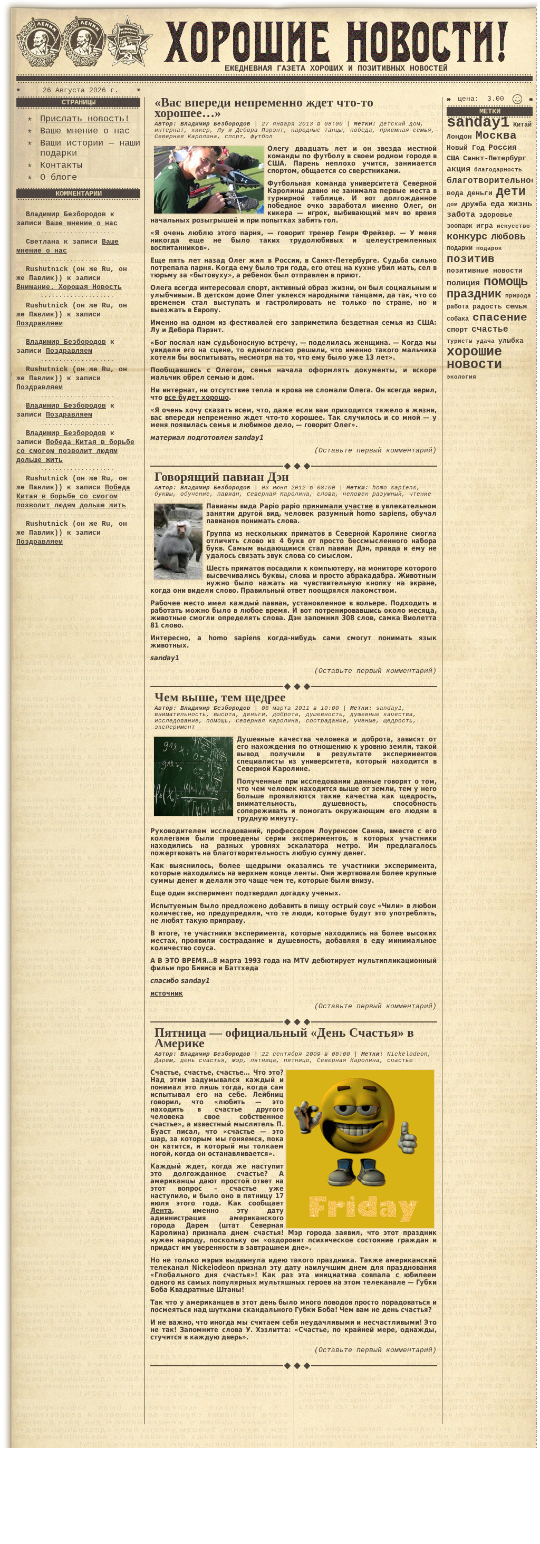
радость (487, 307)
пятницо (297, 1060)
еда (497, 204)
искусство (513, 226)
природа (518, 295)
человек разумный (372, 494)
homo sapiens (394, 488)
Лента (161, 1210)
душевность (324, 714)
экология (461, 377)
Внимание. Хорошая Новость (69, 287)
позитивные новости (485, 271)
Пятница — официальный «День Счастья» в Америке (284, 1038)
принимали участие (338, 506)
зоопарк (459, 226)
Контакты (61, 165)
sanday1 (389, 708)
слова (326, 494)
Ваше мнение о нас (85, 131)
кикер (200, 130)
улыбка (511, 341)
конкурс (467, 237)
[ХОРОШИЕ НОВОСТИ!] (336, 60)
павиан (228, 494)
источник (166, 993)
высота (225, 714)
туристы (459, 340)
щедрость (398, 721)
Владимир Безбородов (66, 214)
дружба (474, 204)
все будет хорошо (197, 397)
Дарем (164, 1060)
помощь (217, 721)
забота (461, 214)
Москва (496, 136)
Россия (502, 147)
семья (516, 306)
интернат (169, 130)
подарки (459, 248)
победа (361, 130)
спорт (234, 136)
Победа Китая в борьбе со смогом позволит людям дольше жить (75, 451)
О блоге (58, 177)
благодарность (498, 170)
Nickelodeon (407, 1054)
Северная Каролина (186, 136)
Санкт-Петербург (494, 158)
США (453, 158)
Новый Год (466, 148)
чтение (420, 494)
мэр (237, 1060)
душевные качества (381, 714)
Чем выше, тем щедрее (220, 697)
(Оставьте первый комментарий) (375, 451)
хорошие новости (474, 358)
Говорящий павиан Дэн (222, 477)
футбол (261, 136)
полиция (463, 283)
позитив (471, 259)
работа (458, 307)
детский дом (400, 124)
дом (452, 204)
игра (484, 226)
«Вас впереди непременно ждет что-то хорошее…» (264, 107)
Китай (522, 125)
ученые (365, 721)
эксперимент (175, 727)
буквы (164, 494)
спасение (499, 318)
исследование (177, 721)
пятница (263, 1060)
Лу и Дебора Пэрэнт (250, 130)
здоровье (496, 215)
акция (458, 169)
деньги (254, 714)
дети (511, 192)
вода (455, 193)
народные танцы (317, 130)
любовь (508, 236)
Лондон (459, 137)
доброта (285, 714)
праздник (474, 294)
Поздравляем (39, 323)
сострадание (326, 721)
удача (485, 341)
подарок (489, 248)
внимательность (180, 714)
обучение (195, 494)
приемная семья (405, 130)
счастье (400, 1060)
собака (458, 319)
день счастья (202, 1060)
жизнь (520, 204)
